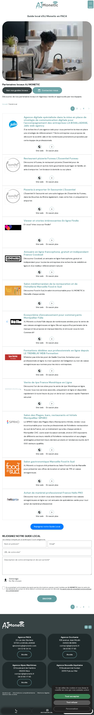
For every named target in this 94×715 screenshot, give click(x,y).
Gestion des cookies (9, 694)
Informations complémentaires (24, 693)
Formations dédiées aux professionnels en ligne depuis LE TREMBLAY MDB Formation (56, 352)
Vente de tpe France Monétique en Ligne (48, 382)
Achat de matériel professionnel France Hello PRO (53, 492)
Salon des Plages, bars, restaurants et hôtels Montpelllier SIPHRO (50, 417)
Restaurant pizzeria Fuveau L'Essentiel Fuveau (51, 158)
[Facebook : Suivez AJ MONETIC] (90, 627)
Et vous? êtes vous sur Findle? (37, 224)
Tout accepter (72, 696)
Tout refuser (71, 702)
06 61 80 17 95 (69, 648)
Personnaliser (72, 709)
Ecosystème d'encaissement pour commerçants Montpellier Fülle (53, 316)
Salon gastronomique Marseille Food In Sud (49, 461)
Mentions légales (43, 693)
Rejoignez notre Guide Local (47, 526)
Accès (24, 654)
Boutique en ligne (47, 711)
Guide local (6, 693)
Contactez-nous (48, 90)
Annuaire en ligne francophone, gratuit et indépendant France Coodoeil (56, 253)
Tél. (16, 711)
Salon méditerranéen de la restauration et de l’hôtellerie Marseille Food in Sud (50, 285)
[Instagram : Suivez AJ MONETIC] (86, 627)
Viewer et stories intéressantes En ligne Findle (51, 220)
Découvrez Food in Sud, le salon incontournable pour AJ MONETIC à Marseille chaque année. (54, 292)
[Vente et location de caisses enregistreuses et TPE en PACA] (47, 5)
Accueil (4, 104)
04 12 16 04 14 (24, 648)
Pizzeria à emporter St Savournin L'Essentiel (50, 189)
